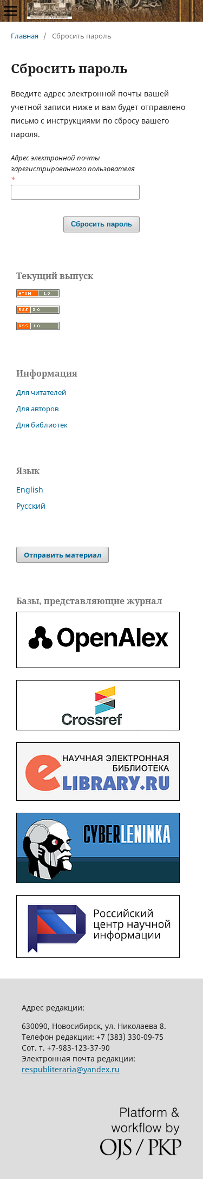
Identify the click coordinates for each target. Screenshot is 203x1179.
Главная (24, 36)
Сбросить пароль (101, 224)
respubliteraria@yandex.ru (71, 1069)
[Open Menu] (11, 11)
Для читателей (41, 392)
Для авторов (37, 408)
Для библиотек (42, 425)
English (29, 489)
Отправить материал (62, 555)
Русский (30, 506)
